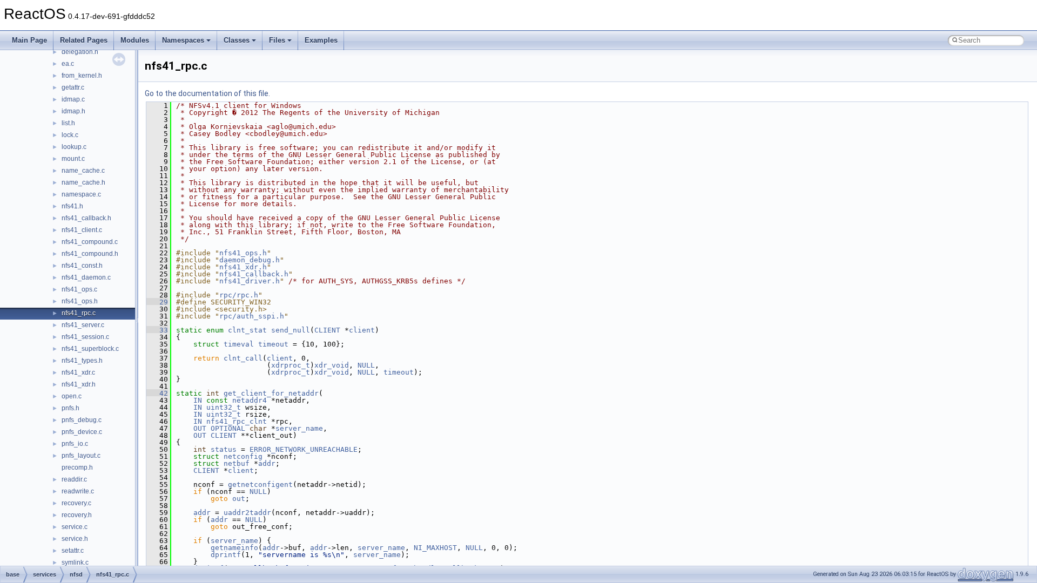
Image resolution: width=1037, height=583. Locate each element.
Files (277, 40)
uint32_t (223, 407)
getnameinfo (234, 548)
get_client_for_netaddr (271, 393)
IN (197, 400)
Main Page (29, 40)
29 (157, 302)
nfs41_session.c (85, 337)
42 (157, 393)
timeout (273, 344)
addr (266, 463)
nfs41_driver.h (249, 281)
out (238, 498)
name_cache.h (83, 182)
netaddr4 (249, 400)
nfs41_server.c (83, 325)
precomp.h (77, 467)
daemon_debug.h (249, 260)
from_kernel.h (82, 75)
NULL (366, 365)
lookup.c (74, 147)
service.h (75, 539)
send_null (290, 330)
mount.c (73, 158)
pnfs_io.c (75, 444)
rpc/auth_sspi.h (251, 316)
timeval (239, 344)
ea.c (68, 63)
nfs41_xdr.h (79, 384)
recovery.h (77, 515)
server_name (299, 428)
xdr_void (331, 365)
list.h (68, 123)
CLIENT (327, 330)
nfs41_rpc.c (79, 313)
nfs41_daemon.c (86, 277)
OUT (199, 428)
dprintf (226, 555)
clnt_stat (247, 330)
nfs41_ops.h (80, 301)
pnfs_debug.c (82, 420)
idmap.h (73, 111)
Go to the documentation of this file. (207, 93)
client (362, 330)
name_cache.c (83, 170)
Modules (134, 40)
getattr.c (73, 87)
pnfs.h (70, 408)
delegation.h (80, 52)
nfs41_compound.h (90, 253)
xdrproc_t (290, 365)
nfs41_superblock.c (90, 348)
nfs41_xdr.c (78, 372)
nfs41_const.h (82, 265)
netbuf (237, 463)
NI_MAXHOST (435, 548)
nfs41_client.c (82, 230)
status (224, 449)
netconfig (243, 456)
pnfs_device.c (82, 432)
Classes (237, 40)
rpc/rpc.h (238, 295)
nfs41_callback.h (86, 218)
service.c (74, 527)
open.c (72, 396)
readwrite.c (78, 491)
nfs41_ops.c (79, 289)
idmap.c (73, 99)
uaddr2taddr (247, 513)
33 (157, 330)
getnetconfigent (260, 484)
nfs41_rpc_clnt (236, 421)
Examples (321, 40)
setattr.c (73, 550)
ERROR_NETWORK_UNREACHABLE (304, 449)
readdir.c (74, 479)
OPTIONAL (228, 428)
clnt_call (243, 358)
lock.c (70, 135)
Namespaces (183, 40)
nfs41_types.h (82, 360)
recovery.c (76, 503)
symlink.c (75, 562)
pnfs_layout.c (81, 455)
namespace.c (81, 194)
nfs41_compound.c (90, 242)
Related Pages (83, 40)
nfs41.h (72, 206)
